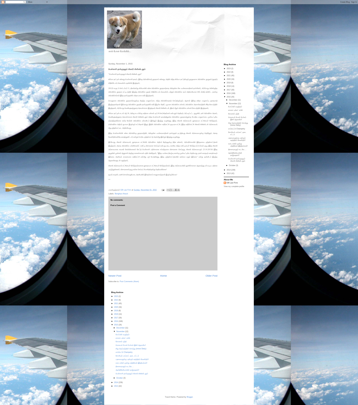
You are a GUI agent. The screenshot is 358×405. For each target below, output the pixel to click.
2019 (229, 83)
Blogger (190, 397)
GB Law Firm (232, 183)
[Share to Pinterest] (178, 190)
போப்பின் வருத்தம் (235, 107)
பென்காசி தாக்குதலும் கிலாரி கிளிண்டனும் (236, 160)
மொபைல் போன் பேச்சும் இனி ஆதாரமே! (237, 118)
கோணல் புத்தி (233, 114)
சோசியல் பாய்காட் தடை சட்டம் (127, 356)
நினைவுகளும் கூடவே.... (237, 149)
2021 (229, 75)
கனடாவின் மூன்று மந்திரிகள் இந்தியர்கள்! (238, 145)
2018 (229, 86)
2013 (229, 173)
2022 (229, 72)
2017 (229, 90)
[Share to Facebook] (176, 190)
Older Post (211, 275)
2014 (229, 170)
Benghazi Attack (121, 194)
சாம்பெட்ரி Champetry (236, 129)
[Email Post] (163, 190)
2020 (229, 79)
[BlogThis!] (170, 190)
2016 (229, 93)
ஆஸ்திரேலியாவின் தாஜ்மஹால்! (235, 154)
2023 (229, 68)
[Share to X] (173, 190)
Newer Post (114, 275)
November (233, 103)
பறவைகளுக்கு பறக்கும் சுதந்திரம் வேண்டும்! (237, 139)
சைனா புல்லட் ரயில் (235, 110)
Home (163, 275)
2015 (229, 97)
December (233, 100)
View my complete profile (234, 186)
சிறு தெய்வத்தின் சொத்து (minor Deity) (238, 124)
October (232, 165)
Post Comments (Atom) (129, 281)
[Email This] (168, 190)
